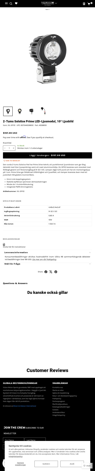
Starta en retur (58, 390)
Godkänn (46, 464)
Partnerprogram (58, 401)
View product (23, 357)
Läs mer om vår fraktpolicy (44, 259)
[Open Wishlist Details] (16, 3)
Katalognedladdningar (61, 407)
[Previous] (7, 58)
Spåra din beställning (60, 393)
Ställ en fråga (12, 264)
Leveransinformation (16, 252)
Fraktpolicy (56, 399)
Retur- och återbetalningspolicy (64, 396)
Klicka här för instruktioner (14, 247)
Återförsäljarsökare (60, 404)
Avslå (72, 464)
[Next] (88, 58)
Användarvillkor (58, 412)
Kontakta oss (57, 387)
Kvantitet (7, 143)
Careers (55, 410)
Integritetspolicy (16, 456)
